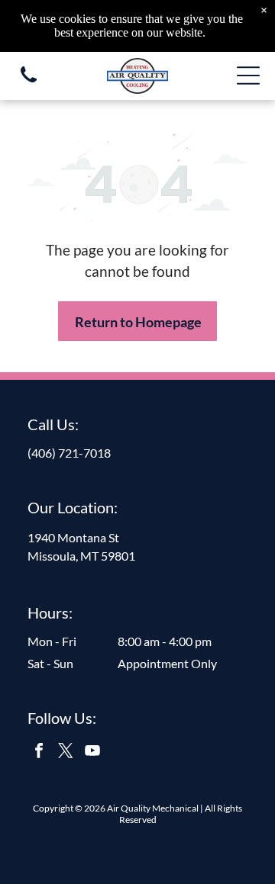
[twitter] (65, 752)
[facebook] (39, 752)
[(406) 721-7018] (28, 83)
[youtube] (92, 752)
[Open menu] (248, 75)
